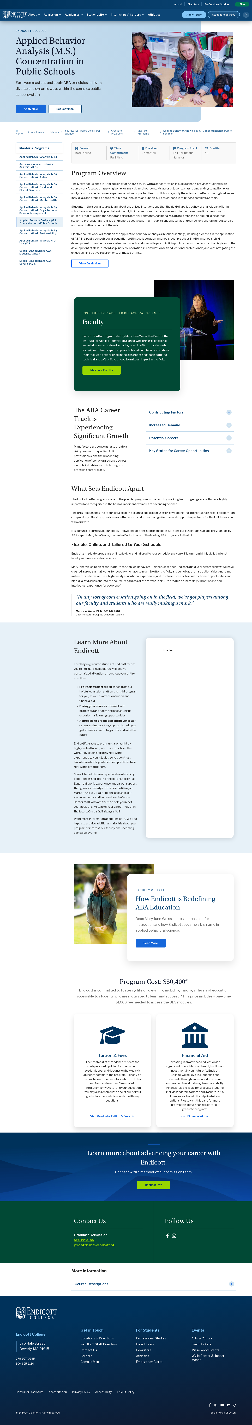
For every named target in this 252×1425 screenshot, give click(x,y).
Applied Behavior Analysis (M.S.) (38, 156)
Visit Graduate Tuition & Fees (110, 1116)
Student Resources (223, 14)
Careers (86, 1356)
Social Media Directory (223, 1412)
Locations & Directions (97, 1338)
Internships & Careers (126, 14)
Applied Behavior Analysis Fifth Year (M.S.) (37, 242)
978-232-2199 (84, 1240)
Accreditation (58, 1392)
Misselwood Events (205, 1350)
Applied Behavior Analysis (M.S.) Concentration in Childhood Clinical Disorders (38, 187)
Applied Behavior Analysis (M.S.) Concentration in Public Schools (38, 222)
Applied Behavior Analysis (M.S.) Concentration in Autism (38, 176)
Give (242, 4)
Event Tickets (201, 1344)
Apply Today (194, 14)
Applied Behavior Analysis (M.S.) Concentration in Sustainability (38, 232)
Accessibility (103, 1392)
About (32, 14)
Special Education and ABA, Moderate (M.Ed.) (35, 252)
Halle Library (145, 1344)
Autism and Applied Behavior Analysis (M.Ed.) (36, 165)
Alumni (178, 4)
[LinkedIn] (229, 1405)
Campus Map (90, 1362)
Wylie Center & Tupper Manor (207, 1358)
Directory (193, 4)
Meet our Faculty (101, 370)
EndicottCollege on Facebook (167, 1235)
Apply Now (31, 109)
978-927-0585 (25, 1358)
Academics (72, 14)
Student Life (95, 14)
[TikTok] (234, 1405)
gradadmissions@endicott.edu (94, 1245)
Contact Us (89, 1350)
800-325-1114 (25, 1363)
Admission (51, 14)
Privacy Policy (81, 1392)
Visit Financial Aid (193, 1116)
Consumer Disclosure (30, 1392)
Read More (150, 943)
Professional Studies (217, 4)
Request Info (65, 109)
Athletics (154, 14)
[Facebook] (210, 1405)
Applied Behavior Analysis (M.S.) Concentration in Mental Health (38, 199)
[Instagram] (216, 1405)
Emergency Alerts (149, 1362)
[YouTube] (222, 1405)
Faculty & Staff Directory (99, 1344)
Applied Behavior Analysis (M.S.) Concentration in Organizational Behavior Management (38, 210)
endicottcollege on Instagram (174, 1235)
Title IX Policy (125, 1392)
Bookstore (143, 1350)
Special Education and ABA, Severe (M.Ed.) (35, 262)
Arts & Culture (201, 1338)
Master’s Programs (34, 148)
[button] (190, 412)
